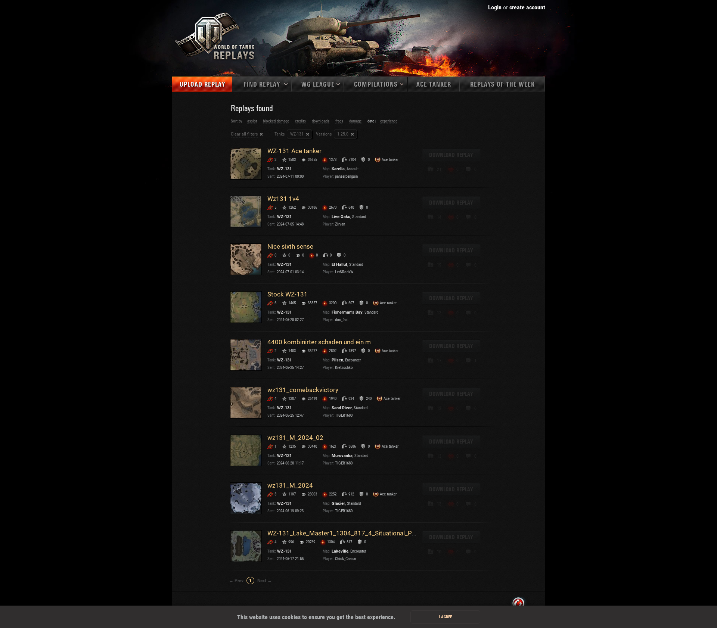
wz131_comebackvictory (302, 390)
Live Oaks (341, 216)
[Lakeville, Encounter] (246, 546)
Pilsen (337, 360)
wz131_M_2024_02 (295, 437)
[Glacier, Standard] (246, 498)
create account (527, 7)
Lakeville (340, 551)
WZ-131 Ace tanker (294, 151)
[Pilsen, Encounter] (246, 355)
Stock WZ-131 (287, 294)
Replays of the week (502, 84)
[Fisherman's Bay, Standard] (246, 307)
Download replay (451, 155)
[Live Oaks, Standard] (246, 211)
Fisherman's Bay (347, 312)
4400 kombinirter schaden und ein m (319, 342)
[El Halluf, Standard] (246, 259)
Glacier (338, 503)
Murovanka (342, 455)
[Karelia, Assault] (246, 164)
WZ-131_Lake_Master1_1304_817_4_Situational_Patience (349, 533)
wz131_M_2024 (290, 485)
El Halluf (339, 264)
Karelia (338, 169)
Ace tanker (433, 84)
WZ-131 (284, 169)
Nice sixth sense (290, 246)
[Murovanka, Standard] (246, 450)
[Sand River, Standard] (246, 403)
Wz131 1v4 (283, 198)
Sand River (342, 407)
